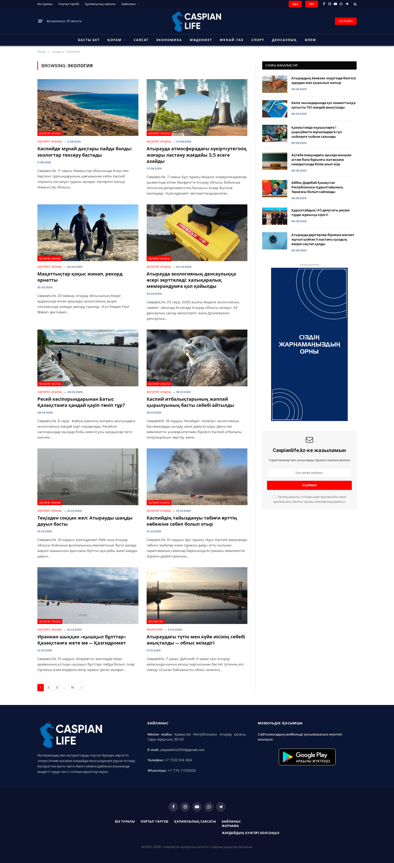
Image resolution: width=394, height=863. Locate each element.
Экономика (169, 40)
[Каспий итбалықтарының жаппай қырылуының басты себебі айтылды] (197, 358)
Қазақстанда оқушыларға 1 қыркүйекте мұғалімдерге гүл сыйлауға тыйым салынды (316, 132)
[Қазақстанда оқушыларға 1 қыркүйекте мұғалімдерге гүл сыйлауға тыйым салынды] (274, 133)
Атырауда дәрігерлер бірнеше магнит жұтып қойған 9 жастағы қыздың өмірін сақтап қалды (322, 239)
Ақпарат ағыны (49, 133)
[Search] (355, 4)
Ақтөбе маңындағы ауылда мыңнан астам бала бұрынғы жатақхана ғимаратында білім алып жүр (321, 159)
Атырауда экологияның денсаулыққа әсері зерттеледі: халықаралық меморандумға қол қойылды (191, 280)
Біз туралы (44, 4)
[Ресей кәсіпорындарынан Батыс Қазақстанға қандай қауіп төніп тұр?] (87, 358)
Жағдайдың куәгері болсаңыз (250, 833)
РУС (311, 4)
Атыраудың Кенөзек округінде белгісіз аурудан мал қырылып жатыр (323, 80)
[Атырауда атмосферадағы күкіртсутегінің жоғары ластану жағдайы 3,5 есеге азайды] (197, 107)
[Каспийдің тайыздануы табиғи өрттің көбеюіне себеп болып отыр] (197, 476)
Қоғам (114, 40)
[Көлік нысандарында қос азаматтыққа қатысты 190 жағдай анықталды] (274, 108)
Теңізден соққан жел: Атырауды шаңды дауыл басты (84, 521)
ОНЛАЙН (346, 21)
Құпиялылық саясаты (100, 4)
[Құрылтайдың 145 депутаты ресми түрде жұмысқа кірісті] (274, 216)
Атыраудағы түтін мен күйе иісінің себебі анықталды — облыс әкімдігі (196, 640)
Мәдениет (201, 40)
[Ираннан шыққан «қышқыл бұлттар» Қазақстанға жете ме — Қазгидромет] (87, 595)
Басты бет (89, 40)
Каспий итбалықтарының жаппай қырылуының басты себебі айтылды (190, 402)
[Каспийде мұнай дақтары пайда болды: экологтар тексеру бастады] (87, 107)
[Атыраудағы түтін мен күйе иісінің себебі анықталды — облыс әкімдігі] (197, 595)
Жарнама (230, 826)
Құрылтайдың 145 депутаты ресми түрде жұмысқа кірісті (320, 212)
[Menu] (40, 21)
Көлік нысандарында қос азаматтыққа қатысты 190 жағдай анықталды (323, 105)
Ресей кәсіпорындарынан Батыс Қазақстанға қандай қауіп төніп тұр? (81, 402)
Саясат (141, 40)
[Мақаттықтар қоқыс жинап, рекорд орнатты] (87, 232)
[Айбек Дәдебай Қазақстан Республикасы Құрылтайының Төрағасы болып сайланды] (274, 188)
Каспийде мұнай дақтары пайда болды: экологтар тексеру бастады (84, 152)
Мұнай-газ (232, 40)
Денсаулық (284, 40)
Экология (155, 621)
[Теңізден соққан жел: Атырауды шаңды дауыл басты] (87, 476)
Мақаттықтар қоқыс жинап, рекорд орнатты (79, 277)
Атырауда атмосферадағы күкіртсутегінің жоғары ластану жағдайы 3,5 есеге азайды (197, 155)
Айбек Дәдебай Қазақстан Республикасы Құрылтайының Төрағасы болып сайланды (317, 187)
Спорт (257, 40)
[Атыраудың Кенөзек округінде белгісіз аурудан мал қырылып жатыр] (274, 84)
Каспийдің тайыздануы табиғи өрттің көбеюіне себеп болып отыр (192, 521)
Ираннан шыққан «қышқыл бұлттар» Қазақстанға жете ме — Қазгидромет (81, 640)
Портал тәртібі (68, 4)
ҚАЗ (295, 4)
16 (72, 687)
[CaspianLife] (197, 21)
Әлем (310, 40)
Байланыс (129, 4)
